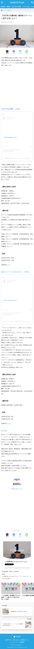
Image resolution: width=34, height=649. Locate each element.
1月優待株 (5, 576)
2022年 (12, 576)
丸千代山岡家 (6, 578)
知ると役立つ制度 (16, 6)
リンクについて (14, 642)
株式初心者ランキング (17, 488)
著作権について (25, 640)
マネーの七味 (26, 6)
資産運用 (3, 6)
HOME (18, 637)
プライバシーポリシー (17, 645)
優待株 (8, 6)
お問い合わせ (15, 640)
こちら (9, 264)
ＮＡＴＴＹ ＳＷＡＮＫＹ (23, 576)
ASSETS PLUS (17, 2)
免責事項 (21, 642)
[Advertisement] (17, 86)
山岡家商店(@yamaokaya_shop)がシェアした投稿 (17, 158)
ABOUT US (8, 640)
